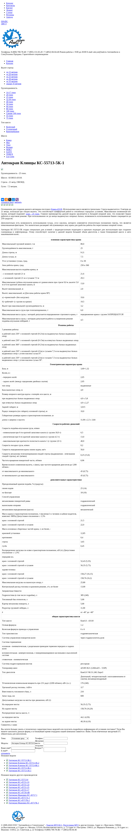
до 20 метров (12, 74)
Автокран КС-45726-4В (19, 792)
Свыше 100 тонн (13, 113)
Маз (8, 142)
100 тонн (10, 111)
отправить (5, 753)
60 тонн (9, 106)
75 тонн (9, 118)
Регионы (10, 15)
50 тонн (9, 104)
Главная (9, 61)
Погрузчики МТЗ (71, 825)
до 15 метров (12, 72)
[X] (9, 199)
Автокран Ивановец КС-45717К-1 (24, 803)
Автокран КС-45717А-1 (19, 798)
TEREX (9, 154)
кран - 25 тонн (32, 214)
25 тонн (9, 97)
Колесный (10, 127)
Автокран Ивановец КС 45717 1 (23, 795)
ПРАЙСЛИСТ (4, 22)
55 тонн (9, 116)
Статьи (9, 12)
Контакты (10, 5)
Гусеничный (11, 129)
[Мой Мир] (13, 199)
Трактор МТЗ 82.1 (54, 825)
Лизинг (9, 10)
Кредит (9, 8)
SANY (9, 152)
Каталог (9, 3)
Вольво (9, 147)
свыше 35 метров (13, 84)
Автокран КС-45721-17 (19, 790)
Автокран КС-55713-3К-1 (20, 760)
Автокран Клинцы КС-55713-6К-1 (24, 765)
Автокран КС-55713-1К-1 (20, 771)
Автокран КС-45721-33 (19, 782)
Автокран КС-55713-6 (18, 780)
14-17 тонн (11, 92)
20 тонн (9, 95)
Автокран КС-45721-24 (19, 785)
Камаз (8, 140)
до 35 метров (12, 81)
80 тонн (9, 109)
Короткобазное (12, 131)
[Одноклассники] (6, 199)
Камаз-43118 (56, 209)
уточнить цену (7, 202)
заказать (18, 202)
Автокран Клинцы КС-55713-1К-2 (24, 763)
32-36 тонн (11, 99)
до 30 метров (12, 79)
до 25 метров (12, 77)
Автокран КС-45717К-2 (19, 800)
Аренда (9, 17)
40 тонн (9, 102)
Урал (8, 145)
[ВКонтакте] (2, 199)
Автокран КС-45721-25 (19, 787)
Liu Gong (10, 156)
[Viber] (17, 199)
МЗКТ (9, 149)
